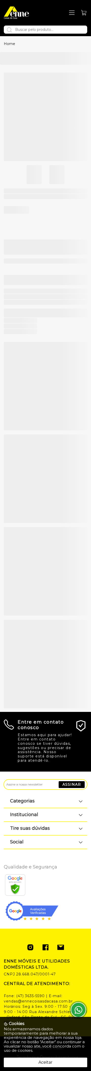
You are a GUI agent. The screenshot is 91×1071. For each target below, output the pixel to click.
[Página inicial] (16, 13)
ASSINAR (71, 784)
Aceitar (45, 1062)
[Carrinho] (84, 13)
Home (9, 43)
